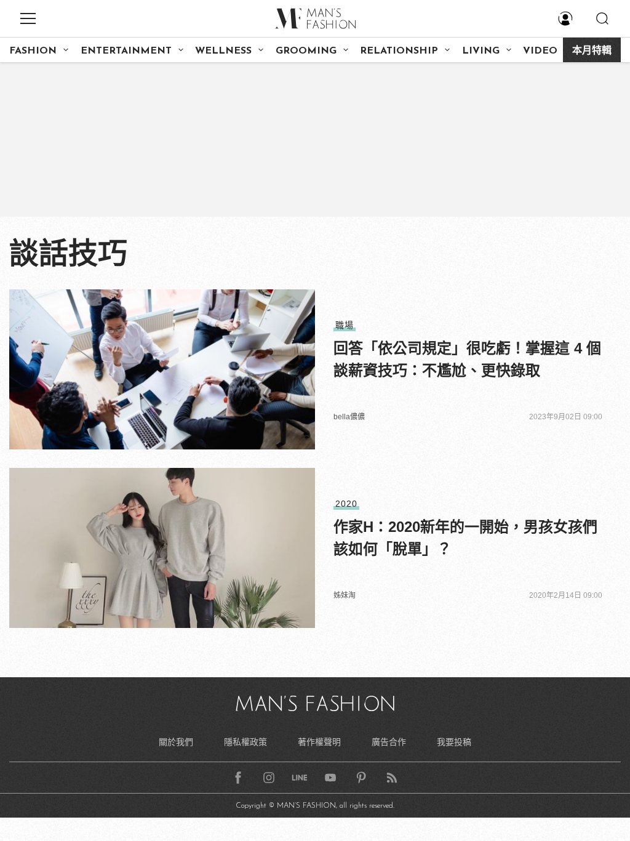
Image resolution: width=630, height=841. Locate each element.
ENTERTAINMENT (126, 51)
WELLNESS (223, 51)
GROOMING (306, 51)
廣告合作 (389, 742)
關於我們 (176, 742)
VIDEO (540, 51)
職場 (344, 325)
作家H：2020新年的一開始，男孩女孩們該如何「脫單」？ (465, 537)
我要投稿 (454, 742)
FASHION (33, 51)
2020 (346, 504)
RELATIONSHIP (399, 51)
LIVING (481, 51)
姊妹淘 (344, 595)
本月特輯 (592, 51)
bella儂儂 (349, 416)
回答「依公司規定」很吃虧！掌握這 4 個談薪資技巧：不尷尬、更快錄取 (467, 359)
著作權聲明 (319, 742)
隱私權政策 (245, 742)
